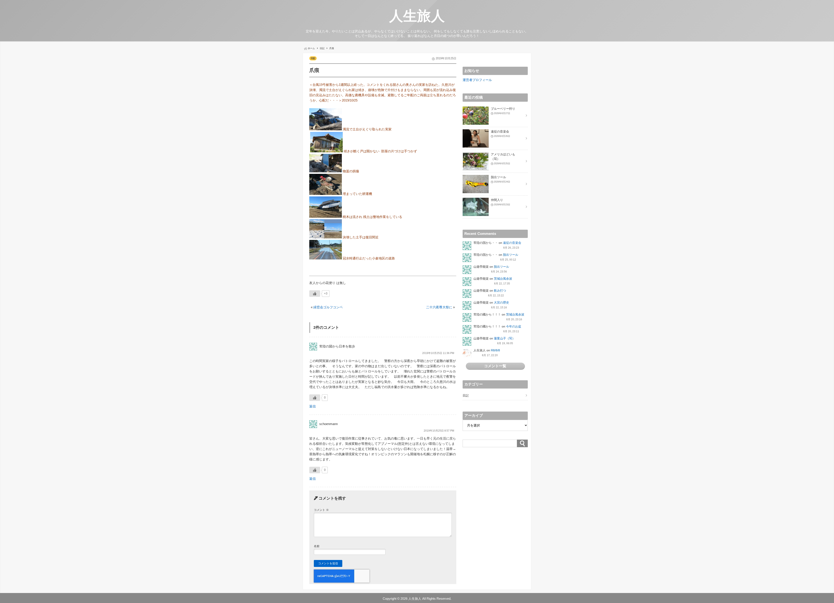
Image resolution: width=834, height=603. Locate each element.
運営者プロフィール (477, 80)
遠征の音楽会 (512, 242)
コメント (321, 510)
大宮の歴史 (501, 302)
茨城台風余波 (503, 278)
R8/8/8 (495, 350)
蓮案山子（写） (504, 338)
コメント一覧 (495, 366)
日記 (313, 58)
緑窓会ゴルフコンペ (328, 307)
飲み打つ (500, 290)
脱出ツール (510, 254)
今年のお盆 (513, 326)
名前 (316, 546)
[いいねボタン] (314, 293)
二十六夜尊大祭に (439, 307)
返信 (312, 406)
